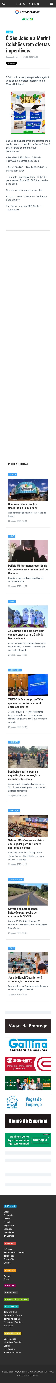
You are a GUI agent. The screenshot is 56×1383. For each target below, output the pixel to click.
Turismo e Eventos (12, 1352)
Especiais (8, 1229)
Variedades (9, 1232)
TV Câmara (9, 1236)
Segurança (9, 1225)
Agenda (7, 1276)
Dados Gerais (10, 1339)
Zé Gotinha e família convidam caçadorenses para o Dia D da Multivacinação (26, 634)
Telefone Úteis (10, 1312)
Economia (8, 1215)
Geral (6, 1212)
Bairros (7, 1346)
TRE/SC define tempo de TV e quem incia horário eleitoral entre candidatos (25, 703)
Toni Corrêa (9, 1256)
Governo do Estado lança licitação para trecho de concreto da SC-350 (23, 912)
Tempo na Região (12, 1319)
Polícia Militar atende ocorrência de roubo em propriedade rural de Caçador (28, 569)
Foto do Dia (9, 1259)
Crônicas (8, 1249)
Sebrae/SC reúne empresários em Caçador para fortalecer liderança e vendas (26, 844)
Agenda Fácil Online (13, 1315)
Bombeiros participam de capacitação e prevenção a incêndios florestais (24, 775)
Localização (9, 1349)
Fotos (6, 1279)
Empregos (8, 1325)
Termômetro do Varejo (14, 1252)
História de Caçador (13, 1342)
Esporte (7, 1222)
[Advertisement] (28, 346)
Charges (7, 1263)
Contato (33, 4)
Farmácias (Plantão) (13, 1322)
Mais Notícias (18, 464)
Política (7, 1219)
